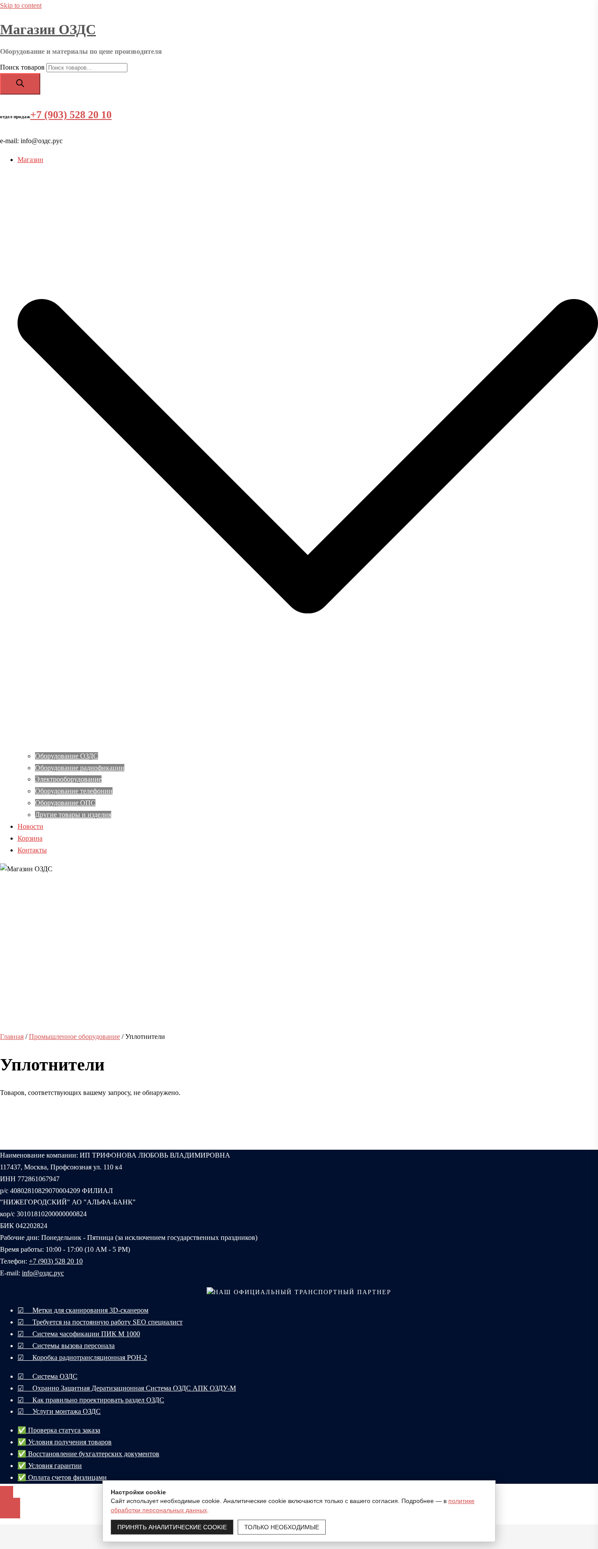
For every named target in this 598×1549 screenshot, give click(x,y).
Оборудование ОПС (65, 802)
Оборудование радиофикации (79, 767)
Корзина (30, 838)
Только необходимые (281, 1527)
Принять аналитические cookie (172, 1527)
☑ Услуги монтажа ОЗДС (59, 1411)
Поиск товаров (22, 67)
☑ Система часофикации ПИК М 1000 (79, 1334)
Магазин (30, 159)
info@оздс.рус (43, 1273)
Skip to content (21, 5)
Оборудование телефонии (74, 791)
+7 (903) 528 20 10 (71, 114)
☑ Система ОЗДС (47, 1376)
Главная (12, 1036)
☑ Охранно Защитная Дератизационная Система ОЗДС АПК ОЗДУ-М (127, 1388)
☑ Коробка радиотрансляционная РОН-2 (82, 1357)
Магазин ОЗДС (48, 29)
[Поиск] (20, 84)
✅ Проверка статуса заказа (59, 1430)
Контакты (32, 850)
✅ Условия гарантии (50, 1465)
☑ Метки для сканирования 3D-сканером (83, 1310)
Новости (30, 826)
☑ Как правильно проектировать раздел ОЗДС (91, 1400)
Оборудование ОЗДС (66, 756)
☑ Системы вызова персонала (66, 1345)
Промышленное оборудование (74, 1036)
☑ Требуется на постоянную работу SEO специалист (100, 1322)
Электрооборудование (68, 779)
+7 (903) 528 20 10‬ (56, 1261)
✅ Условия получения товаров (65, 1442)
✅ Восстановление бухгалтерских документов (88, 1453)
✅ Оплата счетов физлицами (62, 1477)
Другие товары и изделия (73, 814)
